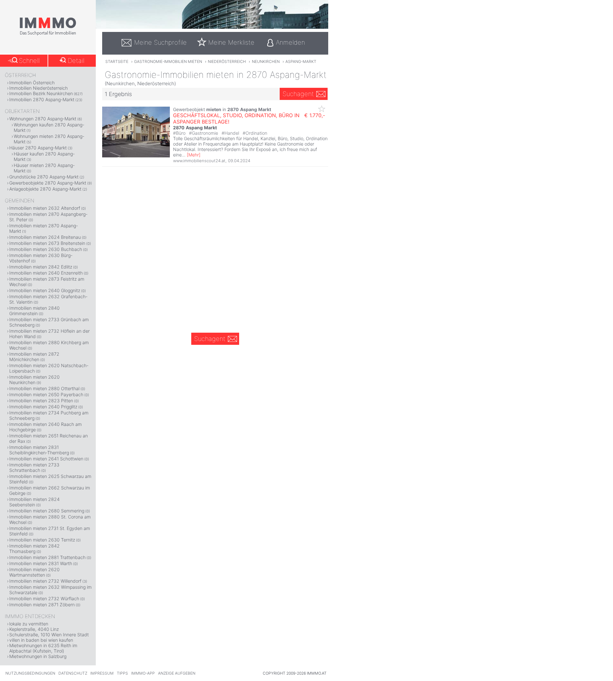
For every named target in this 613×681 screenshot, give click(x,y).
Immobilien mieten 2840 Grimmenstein (34, 310)
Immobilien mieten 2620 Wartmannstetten (34, 572)
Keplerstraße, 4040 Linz (34, 629)
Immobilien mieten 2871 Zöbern (42, 604)
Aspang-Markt (300, 61)
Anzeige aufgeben (176, 673)
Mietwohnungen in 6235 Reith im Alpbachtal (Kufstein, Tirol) (43, 648)
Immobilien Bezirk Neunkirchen (41, 93)
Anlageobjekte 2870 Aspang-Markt (45, 189)
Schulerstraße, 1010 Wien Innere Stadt (49, 634)
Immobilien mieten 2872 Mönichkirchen (34, 356)
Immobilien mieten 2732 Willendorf (45, 581)
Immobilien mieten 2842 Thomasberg (34, 548)
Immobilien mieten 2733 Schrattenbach (34, 467)
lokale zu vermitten (28, 623)
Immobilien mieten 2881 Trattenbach (47, 557)
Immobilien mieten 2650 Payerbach (46, 394)
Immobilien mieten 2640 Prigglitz (43, 406)
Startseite (116, 61)
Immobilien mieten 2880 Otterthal (44, 388)
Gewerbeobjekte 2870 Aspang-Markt (47, 182)
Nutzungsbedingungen (30, 673)
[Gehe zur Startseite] (48, 34)
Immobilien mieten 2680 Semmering (46, 510)
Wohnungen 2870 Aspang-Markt (42, 118)
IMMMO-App (143, 673)
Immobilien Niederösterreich (38, 88)
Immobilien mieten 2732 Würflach (44, 598)
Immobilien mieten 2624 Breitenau (45, 237)
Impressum (102, 673)
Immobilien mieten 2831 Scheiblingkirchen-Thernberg (39, 449)
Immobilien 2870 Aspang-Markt (41, 99)
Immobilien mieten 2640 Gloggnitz (44, 290)
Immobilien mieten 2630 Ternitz (42, 539)
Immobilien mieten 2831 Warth (40, 563)
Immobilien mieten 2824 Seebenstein (34, 501)
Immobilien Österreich (32, 82)
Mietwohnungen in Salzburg (37, 656)
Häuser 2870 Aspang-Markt (38, 147)
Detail (76, 60)
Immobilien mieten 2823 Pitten (41, 400)
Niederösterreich (227, 61)
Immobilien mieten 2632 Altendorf (44, 208)
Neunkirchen (266, 61)
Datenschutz (72, 673)
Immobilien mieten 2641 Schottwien (46, 458)
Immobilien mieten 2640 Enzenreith (46, 273)
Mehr (193, 154)
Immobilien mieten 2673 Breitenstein (47, 243)
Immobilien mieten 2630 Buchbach (45, 249)
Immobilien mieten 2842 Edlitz (40, 266)
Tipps (122, 673)
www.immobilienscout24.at (199, 160)
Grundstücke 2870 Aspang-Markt (44, 176)
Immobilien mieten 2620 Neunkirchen (34, 379)
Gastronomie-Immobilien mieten (168, 61)
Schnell (29, 60)
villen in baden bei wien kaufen (41, 640)
